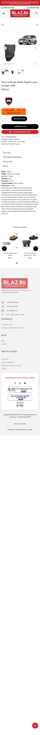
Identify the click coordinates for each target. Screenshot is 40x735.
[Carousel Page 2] (19, 263)
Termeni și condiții (20, 424)
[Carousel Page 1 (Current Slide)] (16, 263)
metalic (10, 141)
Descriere (7, 152)
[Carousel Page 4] (23, 263)
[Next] (35, 48)
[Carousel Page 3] (21, 263)
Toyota (17, 144)
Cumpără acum (20, 126)
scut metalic (21, 141)
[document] (20, 467)
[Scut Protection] (8, 101)
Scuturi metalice (14, 139)
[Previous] (4, 48)
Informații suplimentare (12, 157)
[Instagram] (20, 381)
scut (14, 141)
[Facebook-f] (15, 381)
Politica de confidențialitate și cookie (20, 429)
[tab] (20, 152)
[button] (20, 132)
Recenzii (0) (7, 161)
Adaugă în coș (19, 119)
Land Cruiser (10, 144)
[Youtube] (25, 381)
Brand (5, 166)
